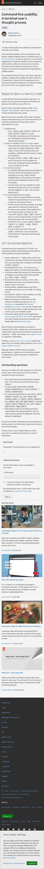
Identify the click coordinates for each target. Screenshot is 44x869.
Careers (22, 821)
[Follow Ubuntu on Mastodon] (3, 829)
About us (5, 821)
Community (14, 821)
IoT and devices (24, 794)
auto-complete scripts (33, 334)
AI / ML (4, 722)
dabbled (33, 110)
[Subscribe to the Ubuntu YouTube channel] (24, 829)
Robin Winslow (13, 33)
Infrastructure (15, 791)
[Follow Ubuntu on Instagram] (19, 829)
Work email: (9, 472)
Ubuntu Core (6, 737)
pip (31, 304)
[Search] (35, 3)
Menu (40, 3)
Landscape (6, 761)
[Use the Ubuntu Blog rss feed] (35, 829)
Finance (39, 807)
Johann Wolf (6, 597)
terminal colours (25, 321)
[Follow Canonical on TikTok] (30, 829)
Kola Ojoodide (6, 550)
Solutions (5, 786)
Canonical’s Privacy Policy (22, 491)
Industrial (15, 807)
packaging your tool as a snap (19, 341)
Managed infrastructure (10, 717)
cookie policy (11, 858)
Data (6, 791)
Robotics (5, 727)
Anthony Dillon (6, 690)
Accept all (31, 863)
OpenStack (6, 703)
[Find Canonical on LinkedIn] (14, 829)
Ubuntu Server (7, 747)
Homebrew (9, 304)
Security (5, 757)
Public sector (25, 807)
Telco (33, 807)
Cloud (4, 752)
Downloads (6, 771)
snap (30, 302)
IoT (3, 732)
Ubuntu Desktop (8, 742)
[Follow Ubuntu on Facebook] (8, 829)
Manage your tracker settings (14, 863)
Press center (6, 824)
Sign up (7, 497)
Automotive (6, 807)
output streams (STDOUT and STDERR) (19, 316)
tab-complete (29, 143)
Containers (6, 766)
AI (2, 791)
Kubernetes (6, 712)
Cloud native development (11, 797)
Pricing (4, 781)
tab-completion (16, 307)
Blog (4, 9)
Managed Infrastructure (30, 791)
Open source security (9, 794)
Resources (35, 821)
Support (5, 776)
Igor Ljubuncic (6, 643)
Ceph (3, 708)
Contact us (7, 816)
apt (34, 302)
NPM (26, 304)
